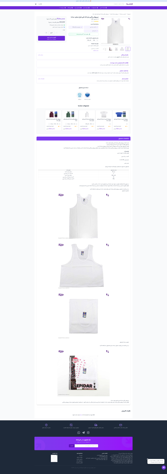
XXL (94, 40)
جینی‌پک (128, 14)
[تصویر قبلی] (103, 31)
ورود (39, 4)
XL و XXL (89, 40)
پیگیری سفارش (79, 459)
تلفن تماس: (105, 455)
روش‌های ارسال (79, 461)
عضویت (71, 445)
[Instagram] (88, 432)
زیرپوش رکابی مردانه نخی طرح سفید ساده (101, 14)
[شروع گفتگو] (164, 467)
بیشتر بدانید (40, 55)
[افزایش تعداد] (46, 32)
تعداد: (64, 30)
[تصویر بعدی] (127, 31)
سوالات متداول (79, 457)
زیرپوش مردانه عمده (114, 14)
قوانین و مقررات (79, 462)
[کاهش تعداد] (56, 32)
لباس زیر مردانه (123, 14)
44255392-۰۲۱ (100, 455)
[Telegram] (83, 432)
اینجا (81, 415)
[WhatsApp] (78, 432)
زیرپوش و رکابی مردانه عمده (90, 148)
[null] (45, 458)
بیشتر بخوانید (95, 50)
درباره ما (80, 455)
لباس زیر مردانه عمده (94, 185)
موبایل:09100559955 (103, 456)
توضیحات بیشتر (41, 78)
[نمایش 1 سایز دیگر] (66, 124)
